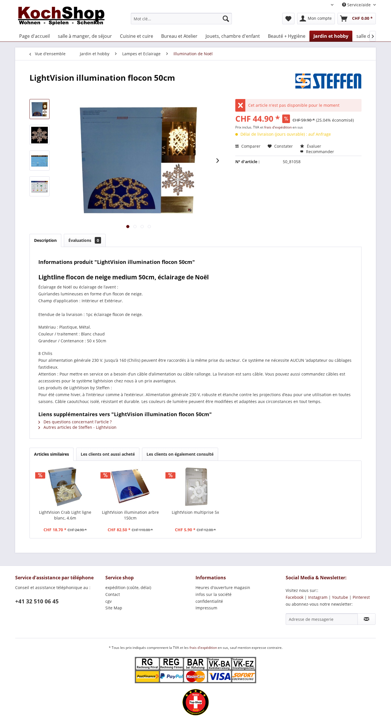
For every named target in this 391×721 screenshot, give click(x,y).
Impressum (206, 608)
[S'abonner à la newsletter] (367, 619)
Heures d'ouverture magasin (223, 587)
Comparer (250, 146)
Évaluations (83, 240)
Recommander (319, 151)
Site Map (113, 608)
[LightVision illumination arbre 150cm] (130, 487)
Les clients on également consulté (180, 454)
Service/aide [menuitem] (359, 4)
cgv (108, 601)
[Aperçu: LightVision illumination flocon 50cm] (39, 109)
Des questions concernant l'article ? (77, 421)
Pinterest (361, 597)
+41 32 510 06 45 (37, 601)
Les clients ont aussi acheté (108, 454)
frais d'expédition (278, 127)
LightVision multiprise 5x (195, 512)
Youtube (340, 597)
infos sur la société (214, 594)
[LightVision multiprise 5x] (195, 487)
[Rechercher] (226, 18)
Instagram (317, 597)
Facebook (294, 597)
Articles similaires (51, 454)
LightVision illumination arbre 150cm (130, 515)
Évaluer (313, 146)
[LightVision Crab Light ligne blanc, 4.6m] (65, 487)
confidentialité (209, 601)
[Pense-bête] (288, 18)
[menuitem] (181, 18)
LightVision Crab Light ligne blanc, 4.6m (65, 515)
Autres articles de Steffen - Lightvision (79, 427)
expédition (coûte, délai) (128, 587)
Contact (112, 594)
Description (45, 240)
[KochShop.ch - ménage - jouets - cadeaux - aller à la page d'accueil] (61, 17)
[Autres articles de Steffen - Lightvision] (328, 83)
